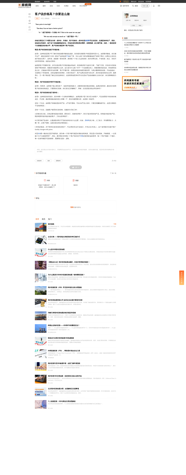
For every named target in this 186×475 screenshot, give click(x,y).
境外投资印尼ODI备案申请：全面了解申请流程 (64, 363)
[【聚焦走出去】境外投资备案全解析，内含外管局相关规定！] (40, 265)
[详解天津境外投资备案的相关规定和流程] (40, 315)
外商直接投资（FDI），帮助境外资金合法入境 (64, 350)
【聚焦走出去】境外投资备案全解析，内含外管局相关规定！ (69, 262)
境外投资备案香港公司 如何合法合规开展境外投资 (65, 300)
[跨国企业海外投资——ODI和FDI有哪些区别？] (40, 328)
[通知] (154, 5)
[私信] (159, 5)
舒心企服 (50, 256)
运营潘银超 (134, 16)
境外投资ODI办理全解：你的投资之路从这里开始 (65, 376)
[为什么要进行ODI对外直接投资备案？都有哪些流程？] (40, 277)
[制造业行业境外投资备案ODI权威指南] (40, 341)
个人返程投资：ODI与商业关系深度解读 (61, 401)
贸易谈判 (58, 160)
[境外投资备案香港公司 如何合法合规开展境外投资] (40, 303)
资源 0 (145, 20)
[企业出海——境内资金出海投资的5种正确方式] (40, 240)
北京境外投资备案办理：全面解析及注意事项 (63, 388)
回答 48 (137, 20)
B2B (39, 133)
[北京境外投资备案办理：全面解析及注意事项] (40, 391)
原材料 (87, 120)
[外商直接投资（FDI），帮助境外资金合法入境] (40, 353)
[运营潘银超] (126, 15)
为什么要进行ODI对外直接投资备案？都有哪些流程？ (66, 274)
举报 (115, 160)
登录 (72, 207)
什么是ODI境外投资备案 (56, 249)
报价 (49, 160)
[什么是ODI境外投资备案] (40, 252)
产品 (67, 56)
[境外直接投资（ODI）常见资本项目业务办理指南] (40, 290)
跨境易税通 (51, 357)
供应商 (87, 40)
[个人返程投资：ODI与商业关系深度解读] (40, 404)
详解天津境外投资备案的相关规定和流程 (62, 312)
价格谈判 (39, 160)
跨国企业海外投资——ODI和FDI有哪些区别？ (64, 325)
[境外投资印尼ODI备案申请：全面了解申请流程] (40, 366)
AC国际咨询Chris (52, 269)
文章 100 (128, 20)
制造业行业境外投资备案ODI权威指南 (61, 338)
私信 (140, 25)
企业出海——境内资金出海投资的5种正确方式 (64, 237)
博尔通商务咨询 (52, 243)
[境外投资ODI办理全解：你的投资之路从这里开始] (40, 379)
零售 (81, 136)
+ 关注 (133, 25)
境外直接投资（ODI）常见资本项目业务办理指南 (65, 287)
